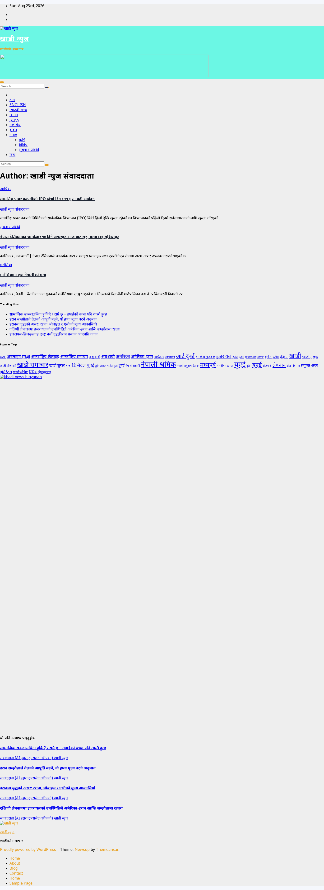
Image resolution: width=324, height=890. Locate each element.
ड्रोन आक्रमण (102, 366)
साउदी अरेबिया (20, 372)
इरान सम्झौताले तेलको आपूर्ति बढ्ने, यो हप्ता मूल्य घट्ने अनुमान (53, 319)
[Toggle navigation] (2, 82)
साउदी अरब (18, 110)
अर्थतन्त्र (159, 357)
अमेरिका (123, 357)
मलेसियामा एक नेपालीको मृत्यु (23, 275)
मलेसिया (15, 125)
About (14, 863)
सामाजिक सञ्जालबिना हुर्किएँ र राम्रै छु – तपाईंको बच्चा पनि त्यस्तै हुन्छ (58, 314)
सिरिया (33, 372)
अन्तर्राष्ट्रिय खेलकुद (45, 357)
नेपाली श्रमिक (158, 365)
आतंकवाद (170, 357)
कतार (13, 115)
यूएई (257, 365)
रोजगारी (267, 366)
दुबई (122, 365)
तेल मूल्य (114, 366)
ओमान (260, 357)
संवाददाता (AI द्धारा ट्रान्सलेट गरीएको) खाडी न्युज (34, 758)
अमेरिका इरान (142, 357)
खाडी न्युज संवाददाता (14, 209)
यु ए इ (14, 120)
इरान (241, 357)
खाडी (295, 356)
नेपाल (13, 135)
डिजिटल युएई (83, 366)
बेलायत (196, 366)
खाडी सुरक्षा (57, 365)
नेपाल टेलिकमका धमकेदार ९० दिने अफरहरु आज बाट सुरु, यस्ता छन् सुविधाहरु (59, 237)
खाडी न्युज (14, 39)
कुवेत (13, 130)
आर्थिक (5, 189)
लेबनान (279, 366)
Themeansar (107, 850)
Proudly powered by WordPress (28, 850)
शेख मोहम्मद (293, 366)
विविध (23, 145)
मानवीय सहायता (225, 366)
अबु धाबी (94, 357)
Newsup (82, 850)
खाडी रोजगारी (8, 366)
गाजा (68, 366)
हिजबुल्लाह (44, 372)
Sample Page (20, 883)
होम (12, 100)
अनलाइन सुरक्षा (18, 357)
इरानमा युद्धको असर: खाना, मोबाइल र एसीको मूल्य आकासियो (53, 324)
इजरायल (223, 357)
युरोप (248, 366)
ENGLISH (17, 105)
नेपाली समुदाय (184, 366)
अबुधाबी (108, 357)
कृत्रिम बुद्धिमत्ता (280, 357)
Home (14, 858)
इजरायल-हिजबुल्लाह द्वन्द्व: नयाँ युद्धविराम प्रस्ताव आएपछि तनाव (53, 334)
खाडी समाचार (32, 365)
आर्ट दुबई (185, 356)
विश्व (12, 155)
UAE (3, 357)
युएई (239, 365)
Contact (16, 873)
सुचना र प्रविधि (29, 150)
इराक (235, 357)
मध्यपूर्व (208, 365)
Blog (13, 868)
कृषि (22, 140)
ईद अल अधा (250, 357)
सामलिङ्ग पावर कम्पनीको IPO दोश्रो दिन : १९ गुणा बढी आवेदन (47, 199)
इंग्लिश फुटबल (205, 357)
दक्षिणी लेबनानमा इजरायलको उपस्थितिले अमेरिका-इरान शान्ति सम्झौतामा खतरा (64, 329)
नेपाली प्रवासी (132, 366)
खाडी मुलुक (310, 357)
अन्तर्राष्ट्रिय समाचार (74, 357)
